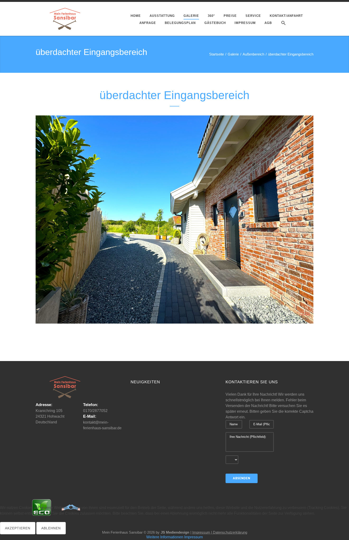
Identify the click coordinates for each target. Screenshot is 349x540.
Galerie (233, 54)
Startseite (216, 54)
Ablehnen (51, 528)
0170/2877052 (95, 411)
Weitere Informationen (164, 537)
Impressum (193, 537)
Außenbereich (253, 54)
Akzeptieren (17, 528)
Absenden (241, 478)
